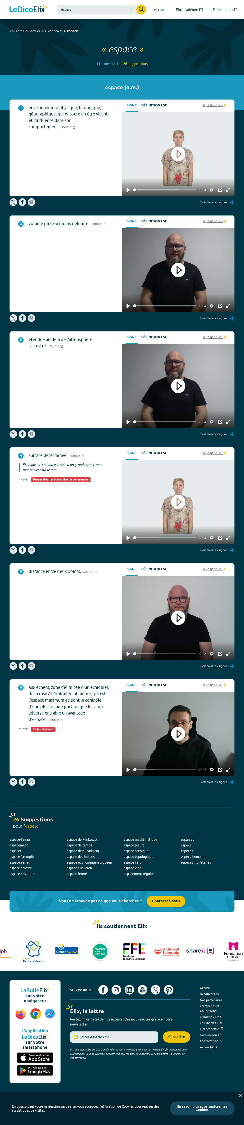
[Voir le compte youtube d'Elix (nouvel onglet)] (142, 990)
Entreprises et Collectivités (209, 1008)
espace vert (132, 862)
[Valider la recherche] (141, 10)
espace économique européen (89, 862)
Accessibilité (208, 1047)
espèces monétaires (196, 862)
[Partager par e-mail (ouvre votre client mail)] (31, 205)
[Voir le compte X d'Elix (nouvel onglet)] (155, 990)
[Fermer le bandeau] (240, 1095)
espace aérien (20, 862)
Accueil (35, 31)
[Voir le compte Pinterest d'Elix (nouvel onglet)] (168, 990)
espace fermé (77, 874)
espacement (19, 845)
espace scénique (136, 851)
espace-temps (20, 839)
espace (72, 31)
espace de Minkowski (82, 839)
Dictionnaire (54, 31)
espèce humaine (193, 857)
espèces (187, 851)
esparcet (187, 839)
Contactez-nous (166, 901)
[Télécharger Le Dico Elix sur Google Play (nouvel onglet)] (35, 1070)
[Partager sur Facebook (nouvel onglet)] (22, 205)
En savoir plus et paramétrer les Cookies (202, 1108)
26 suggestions (135, 64)
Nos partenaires (211, 1000)
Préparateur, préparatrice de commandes (61, 480)
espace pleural (134, 845)
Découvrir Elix (209, 994)
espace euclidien (79, 868)
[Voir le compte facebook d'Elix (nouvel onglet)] (103, 990)
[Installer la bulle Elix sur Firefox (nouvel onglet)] (20, 1016)
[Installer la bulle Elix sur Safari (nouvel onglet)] (50, 1016)
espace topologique (138, 857)
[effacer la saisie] (130, 9)
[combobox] (101, 10)
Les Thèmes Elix (211, 1023)
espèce (186, 845)
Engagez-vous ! (210, 1017)
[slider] (164, 190)
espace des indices (81, 857)
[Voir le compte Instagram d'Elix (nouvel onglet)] (116, 990)
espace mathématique (140, 839)
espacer (15, 851)
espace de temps (79, 845)
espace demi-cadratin (83, 851)
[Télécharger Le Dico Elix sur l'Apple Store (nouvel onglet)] (35, 1057)
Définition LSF (154, 105)
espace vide (132, 868)
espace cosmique (22, 874)
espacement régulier (139, 874)
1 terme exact (107, 64)
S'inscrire (176, 1037)
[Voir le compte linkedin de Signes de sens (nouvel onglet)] (129, 990)
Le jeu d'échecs (43, 729)
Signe (132, 105)
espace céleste (21, 868)
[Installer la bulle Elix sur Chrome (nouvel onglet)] (35, 1016)
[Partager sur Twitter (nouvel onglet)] (14, 205)
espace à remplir (22, 857)
